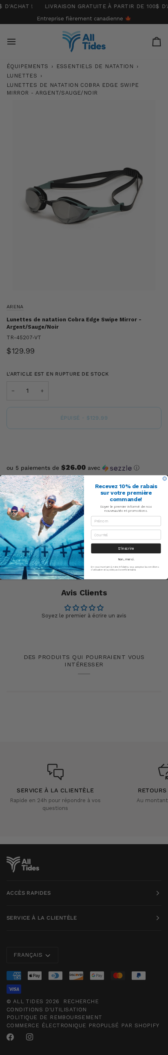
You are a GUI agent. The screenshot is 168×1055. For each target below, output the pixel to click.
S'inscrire (126, 548)
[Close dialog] (164, 478)
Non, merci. (126, 559)
